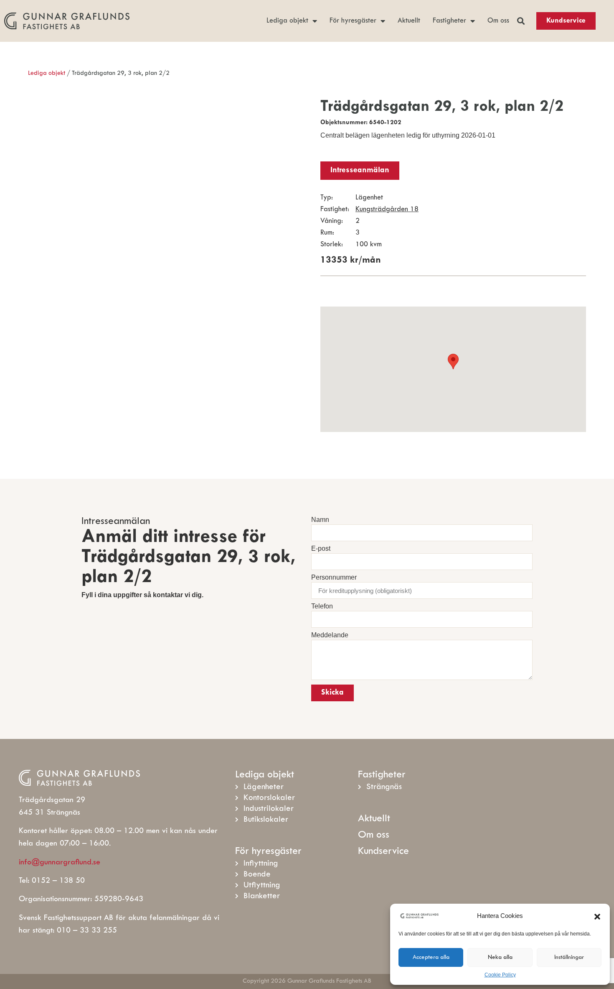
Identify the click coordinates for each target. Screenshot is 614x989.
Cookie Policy (500, 975)
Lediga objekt (287, 21)
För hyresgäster (353, 21)
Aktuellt (409, 21)
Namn (320, 519)
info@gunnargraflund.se (59, 862)
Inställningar (569, 957)
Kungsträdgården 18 (387, 209)
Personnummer (334, 577)
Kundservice (383, 851)
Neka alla (500, 957)
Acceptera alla (431, 957)
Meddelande (329, 635)
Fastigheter (449, 21)
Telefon (322, 606)
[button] (597, 916)
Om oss (498, 21)
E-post (320, 548)
